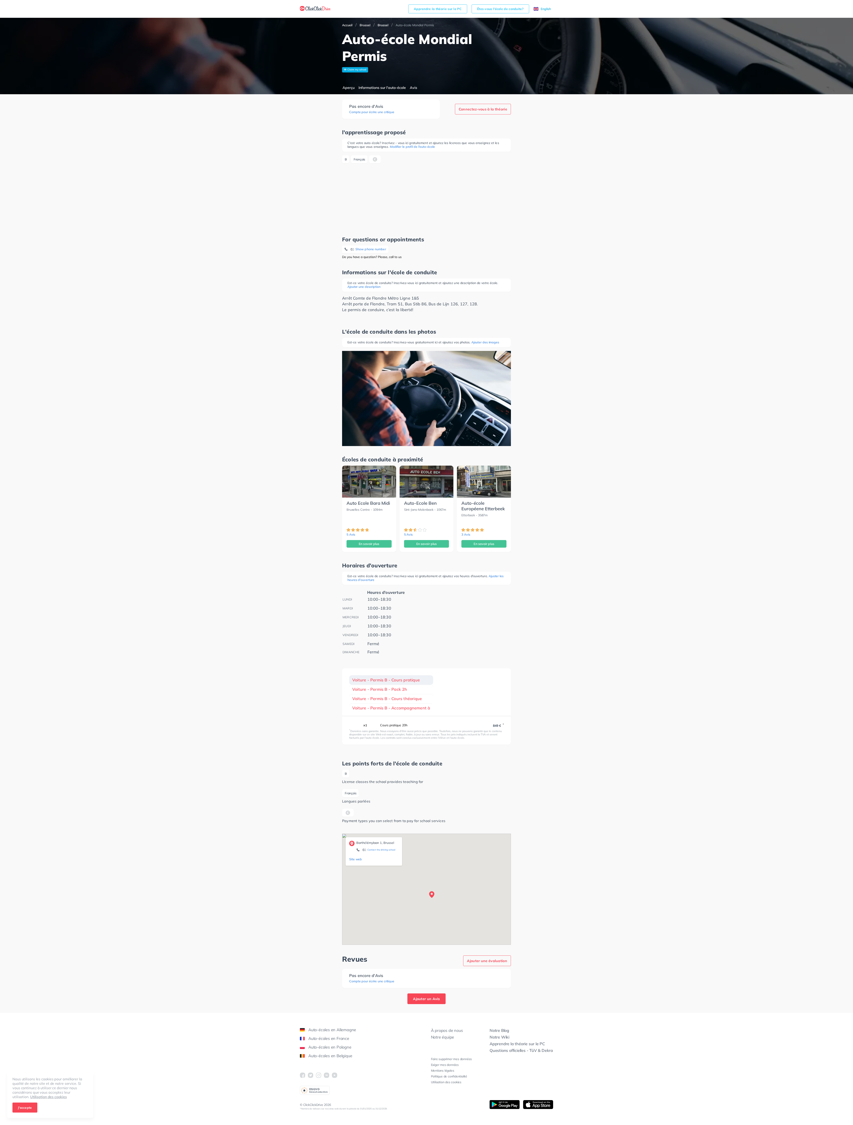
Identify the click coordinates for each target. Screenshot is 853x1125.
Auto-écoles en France (328, 1038)
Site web (355, 859)
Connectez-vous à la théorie (483, 109)
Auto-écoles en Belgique (330, 1055)
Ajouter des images (485, 342)
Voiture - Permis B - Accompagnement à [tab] (391, 708)
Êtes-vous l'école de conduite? (500, 9)
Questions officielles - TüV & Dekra (521, 1050)
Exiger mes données (445, 1065)
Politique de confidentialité (449, 1076)
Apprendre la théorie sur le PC (438, 9)
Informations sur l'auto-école (382, 87)
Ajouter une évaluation (487, 961)
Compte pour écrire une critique (371, 112)
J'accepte (25, 1108)
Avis (413, 87)
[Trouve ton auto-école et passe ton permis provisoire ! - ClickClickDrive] (315, 9)
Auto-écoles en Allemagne (332, 1029)
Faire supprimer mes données (451, 1059)
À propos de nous (447, 1030)
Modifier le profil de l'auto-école (412, 147)
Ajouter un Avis (426, 999)
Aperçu (349, 87)
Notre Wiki (499, 1037)
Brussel (365, 25)
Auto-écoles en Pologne (329, 1047)
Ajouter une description (364, 287)
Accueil (347, 25)
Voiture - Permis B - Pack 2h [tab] (379, 689)
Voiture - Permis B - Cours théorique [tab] (387, 698)
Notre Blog (499, 1030)
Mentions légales (442, 1071)
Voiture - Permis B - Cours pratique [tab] (386, 680)
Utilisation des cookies (48, 1097)
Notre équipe (442, 1037)
